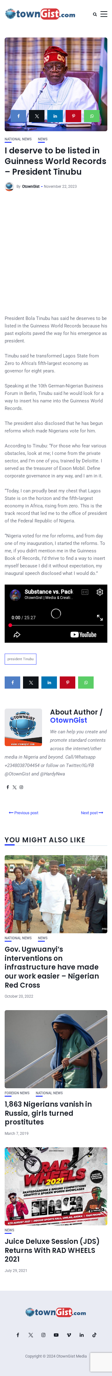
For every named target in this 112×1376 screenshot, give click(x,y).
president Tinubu (20, 659)
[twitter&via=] (36, 116)
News (43, 139)
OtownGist (31, 186)
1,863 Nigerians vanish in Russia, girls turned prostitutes (48, 1113)
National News (18, 139)
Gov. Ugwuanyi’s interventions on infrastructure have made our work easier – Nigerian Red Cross (52, 967)
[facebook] (18, 116)
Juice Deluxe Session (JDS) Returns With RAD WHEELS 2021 (52, 1250)
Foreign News (17, 1093)
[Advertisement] (56, 255)
